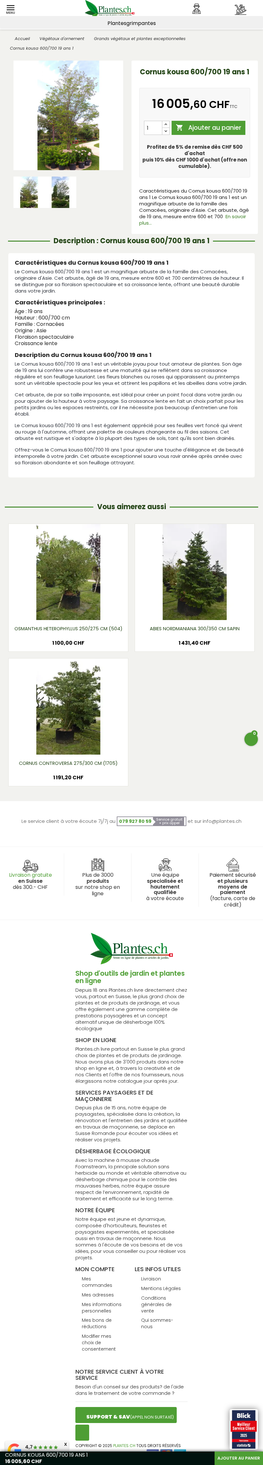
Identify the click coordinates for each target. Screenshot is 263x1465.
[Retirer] (166, 131)
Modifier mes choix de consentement (99, 1342)
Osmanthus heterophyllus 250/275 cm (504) (68, 628)
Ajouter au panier (208, 127)
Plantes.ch (124, 1445)
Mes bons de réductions (97, 1323)
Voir (68, 610)
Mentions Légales (161, 1288)
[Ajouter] (166, 124)
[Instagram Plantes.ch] (82, 1433)
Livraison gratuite (30, 875)
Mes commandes (97, 1282)
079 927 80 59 (135, 821)
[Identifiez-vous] (196, 8)
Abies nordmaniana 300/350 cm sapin (195, 628)
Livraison (151, 1279)
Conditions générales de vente (156, 1304)
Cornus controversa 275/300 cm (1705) (68, 763)
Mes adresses (98, 1295)
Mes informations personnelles (102, 1307)
